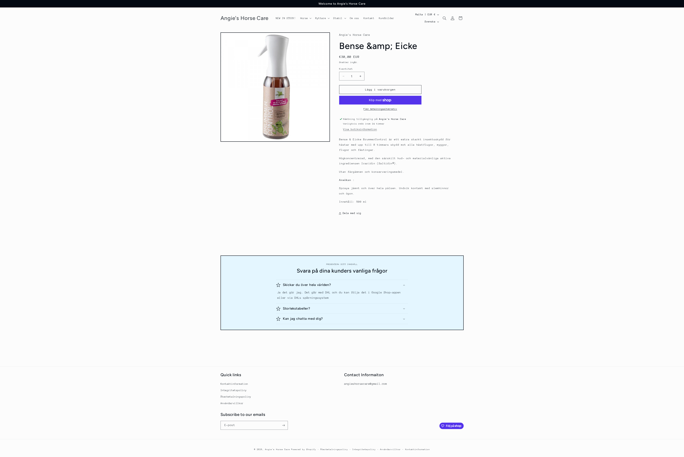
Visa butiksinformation (360, 129)
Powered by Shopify (303, 449)
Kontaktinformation (234, 383)
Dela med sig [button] (352, 213)
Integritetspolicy (234, 390)
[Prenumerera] (283, 425)
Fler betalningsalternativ (380, 109)
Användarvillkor (232, 403)
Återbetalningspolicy (236, 396)
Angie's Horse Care (277, 449)
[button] (305, 18)
